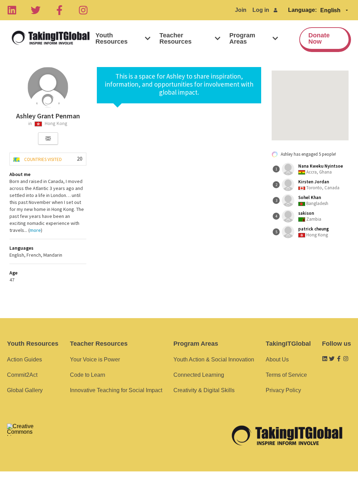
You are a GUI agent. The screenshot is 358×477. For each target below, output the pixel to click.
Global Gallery (25, 390)
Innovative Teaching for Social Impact (116, 390)
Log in (260, 10)
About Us (277, 359)
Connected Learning (198, 375)
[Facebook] (59, 10)
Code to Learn (87, 375)
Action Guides (24, 359)
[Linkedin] (12, 10)
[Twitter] (36, 10)
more (35, 230)
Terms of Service (286, 375)
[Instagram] (83, 10)
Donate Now (319, 38)
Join (240, 10)
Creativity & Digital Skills (204, 390)
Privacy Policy (283, 390)
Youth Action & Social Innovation (213, 359)
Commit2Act (22, 375)
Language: (302, 10)
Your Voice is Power (95, 359)
